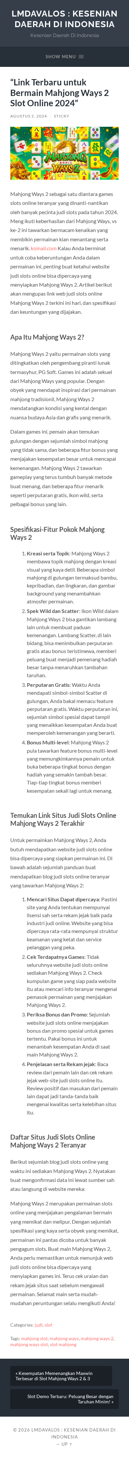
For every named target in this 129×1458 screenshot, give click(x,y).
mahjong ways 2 (97, 1338)
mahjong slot (34, 1338)
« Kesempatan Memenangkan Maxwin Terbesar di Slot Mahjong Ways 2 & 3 (54, 1376)
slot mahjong (63, 1344)
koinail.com (44, 248)
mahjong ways (64, 1338)
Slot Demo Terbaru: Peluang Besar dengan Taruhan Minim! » (70, 1399)
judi (39, 1325)
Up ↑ (67, 1444)
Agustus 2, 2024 (28, 116)
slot (48, 1325)
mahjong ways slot (29, 1344)
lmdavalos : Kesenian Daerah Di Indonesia (65, 18)
